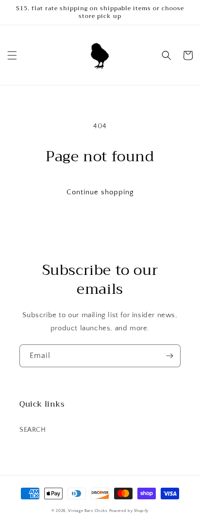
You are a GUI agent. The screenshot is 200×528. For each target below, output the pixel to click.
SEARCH (32, 430)
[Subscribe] (169, 355)
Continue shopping (100, 192)
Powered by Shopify (129, 511)
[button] (12, 55)
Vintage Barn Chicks (87, 511)
